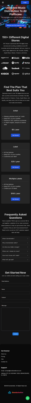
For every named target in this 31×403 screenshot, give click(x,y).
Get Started (15, 135)
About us (3, 354)
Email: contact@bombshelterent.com (11, 370)
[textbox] (15, 319)
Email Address (5, 281)
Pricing (3, 356)
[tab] (15, 239)
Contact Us (4, 361)
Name (3, 289)
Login (24, 2)
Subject (4, 297)
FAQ (2, 359)
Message (4, 305)
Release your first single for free (15, 25)
